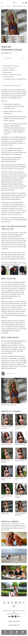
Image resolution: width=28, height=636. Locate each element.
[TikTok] (16, 602)
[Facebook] (8, 602)
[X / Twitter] (4, 602)
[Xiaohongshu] (19, 602)
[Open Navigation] (1, 3)
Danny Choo (12, 373)
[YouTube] (23, 602)
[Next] (25, 22)
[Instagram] (12, 602)
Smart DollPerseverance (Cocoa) (11, 48)
